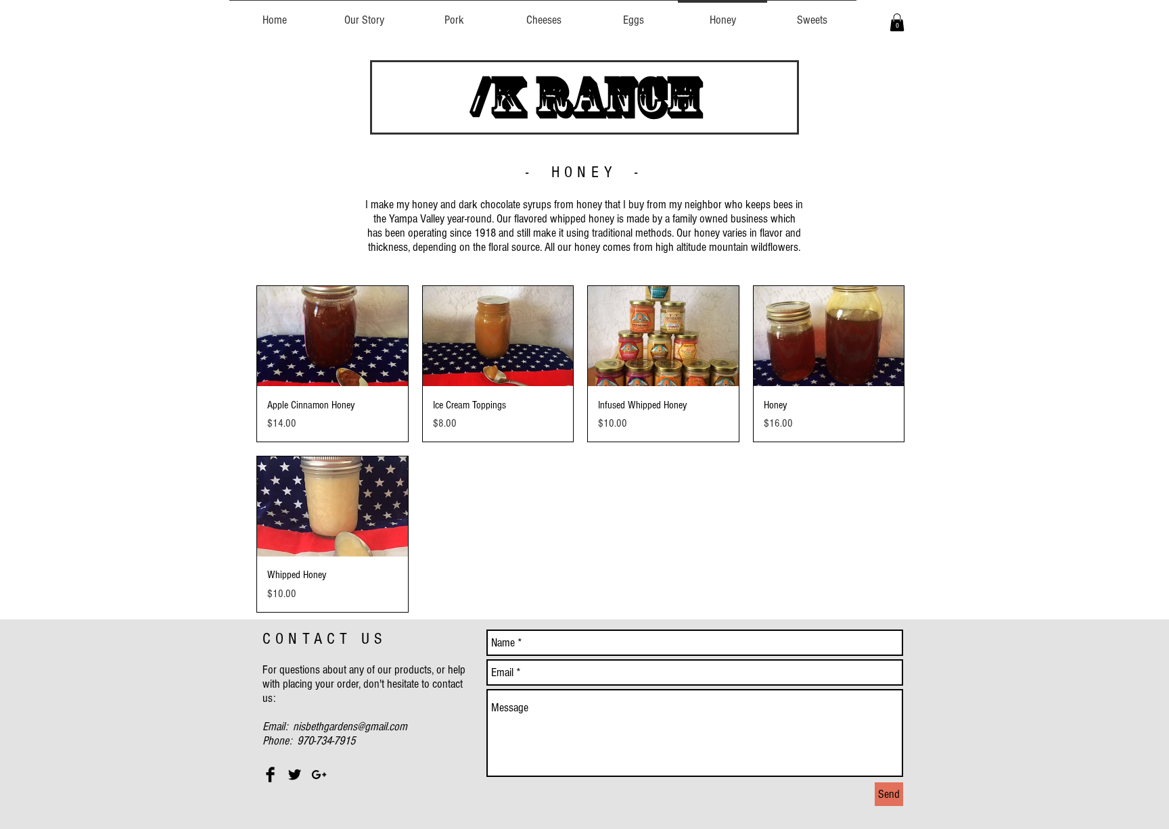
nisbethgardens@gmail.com (350, 726)
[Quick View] (332, 336)
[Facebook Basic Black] (270, 774)
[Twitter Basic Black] (294, 774)
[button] (897, 22)
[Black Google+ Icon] (319, 774)
